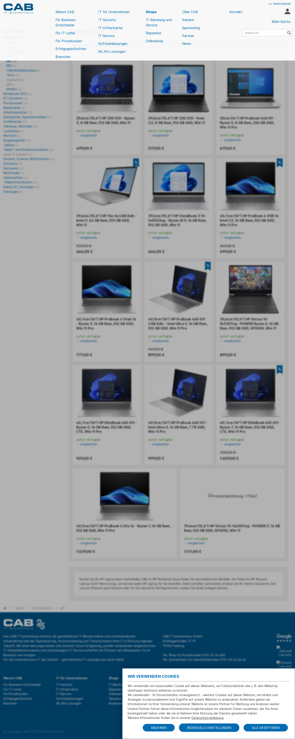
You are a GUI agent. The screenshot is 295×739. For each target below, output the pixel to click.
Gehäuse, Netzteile (20, 126)
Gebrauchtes (15, 177)
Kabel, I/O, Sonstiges (21, 187)
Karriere (188, 20)
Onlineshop (154, 41)
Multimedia (14, 173)
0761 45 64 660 (213, 655)
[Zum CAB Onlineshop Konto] (287, 12)
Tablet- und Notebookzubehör (28, 149)
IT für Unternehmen (114, 12)
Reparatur (153, 33)
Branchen (63, 57)
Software (13, 163)
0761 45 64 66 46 (233, 659)
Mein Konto (281, 21)
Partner (188, 36)
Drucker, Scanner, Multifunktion (28, 159)
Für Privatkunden (69, 41)
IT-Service (106, 36)
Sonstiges (12, 191)
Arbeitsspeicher (17, 112)
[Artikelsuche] (289, 32)
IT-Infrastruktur (110, 28)
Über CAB (190, 12)
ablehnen (159, 728)
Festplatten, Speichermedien (27, 117)
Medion (13, 89)
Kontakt (235, 12)
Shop (19, 608)
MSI (11, 65)
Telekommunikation (19, 182)
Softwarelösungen (112, 43)
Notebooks (41, 608)
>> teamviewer (279, 3)
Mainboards (14, 108)
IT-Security (107, 20)
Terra (12, 75)
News (186, 43)
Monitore (12, 135)
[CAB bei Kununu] (284, 664)
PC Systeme (15, 98)
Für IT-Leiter (65, 33)
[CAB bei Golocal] (284, 651)
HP (11, 61)
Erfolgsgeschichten (71, 49)
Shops (151, 12)
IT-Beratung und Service (159, 22)
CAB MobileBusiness (23, 70)
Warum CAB (65, 12)
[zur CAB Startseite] (18, 8)
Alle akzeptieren (266, 728)
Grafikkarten (15, 121)
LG (10, 84)
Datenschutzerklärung (208, 718)
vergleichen (88, 135)
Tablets (11, 145)
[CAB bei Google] (284, 638)
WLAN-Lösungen (111, 51)
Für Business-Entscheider (66, 22)
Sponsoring (191, 28)
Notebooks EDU (17, 94)
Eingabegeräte (17, 140)
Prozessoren (15, 103)
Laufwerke (13, 131)
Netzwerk (13, 168)
